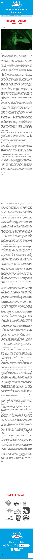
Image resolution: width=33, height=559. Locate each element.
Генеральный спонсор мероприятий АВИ (16, 552)
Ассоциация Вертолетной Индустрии (16, 10)
